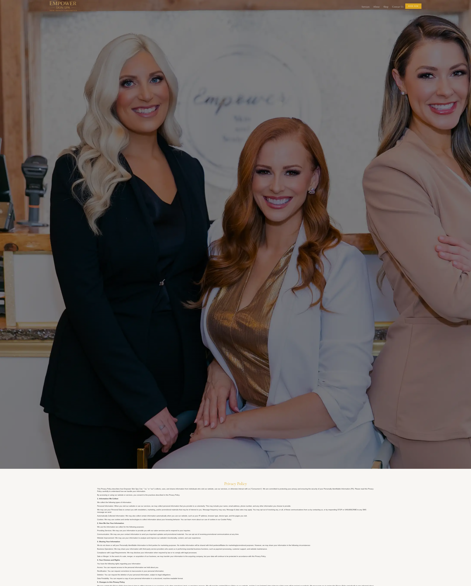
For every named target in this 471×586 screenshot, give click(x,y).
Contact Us (398, 6)
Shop (385, 6)
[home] (63, 6)
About (376, 6)
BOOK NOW (413, 6)
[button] (365, 7)
